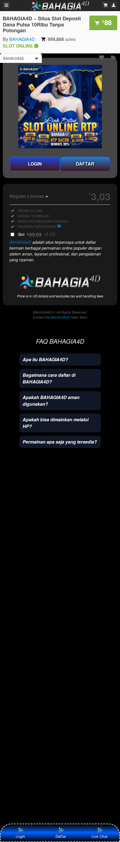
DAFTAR (85, 164)
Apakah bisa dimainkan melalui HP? (55, 422)
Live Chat (100, 836)
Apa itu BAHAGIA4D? (45, 359)
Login (20, 836)
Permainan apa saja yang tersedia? (60, 442)
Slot (37, 234)
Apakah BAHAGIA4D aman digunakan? (51, 400)
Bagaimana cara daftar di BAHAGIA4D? (49, 378)
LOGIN (35, 164)
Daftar (59, 836)
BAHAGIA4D (22, 39)
